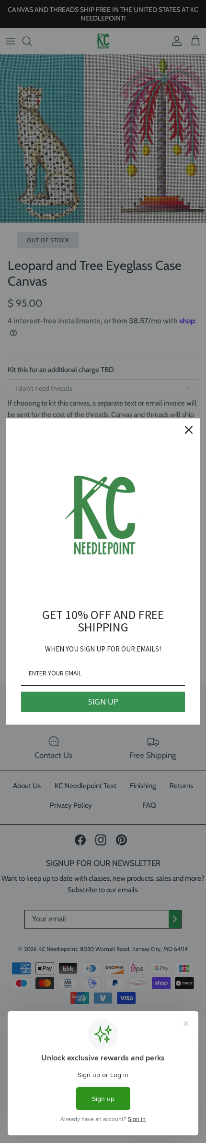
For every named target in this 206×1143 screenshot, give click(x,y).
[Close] (188, 429)
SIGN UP (103, 701)
